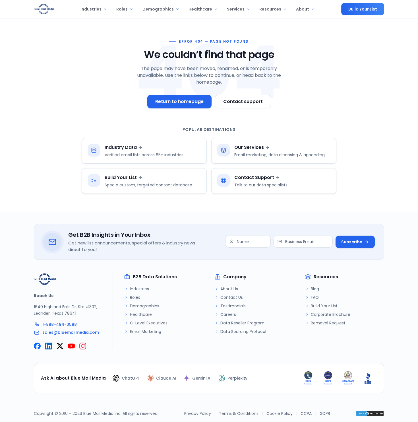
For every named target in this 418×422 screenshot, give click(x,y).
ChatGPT (131, 378)
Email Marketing (145, 331)
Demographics (158, 9)
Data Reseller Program (242, 323)
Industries (91, 9)
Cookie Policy (279, 413)
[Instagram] (82, 346)
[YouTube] (71, 346)
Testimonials (233, 306)
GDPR (325, 413)
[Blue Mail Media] (44, 9)
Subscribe (351, 242)
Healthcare (200, 9)
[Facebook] (37, 346)
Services (236, 9)
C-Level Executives (148, 323)
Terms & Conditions (238, 413)
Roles (122, 9)
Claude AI (166, 378)
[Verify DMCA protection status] (370, 413)
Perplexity (237, 378)
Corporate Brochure (330, 314)
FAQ (315, 297)
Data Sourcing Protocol (243, 331)
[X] (60, 346)
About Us (229, 289)
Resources (270, 9)
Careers (228, 314)
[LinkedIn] (48, 346)
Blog (315, 289)
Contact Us (231, 297)
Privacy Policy (197, 413)
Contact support (243, 101)
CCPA (306, 413)
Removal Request (328, 323)
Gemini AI (202, 378)
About (302, 9)
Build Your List (362, 9)
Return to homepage (179, 101)
